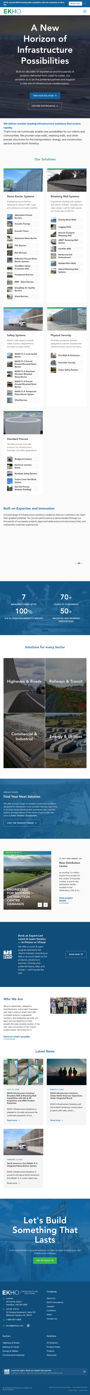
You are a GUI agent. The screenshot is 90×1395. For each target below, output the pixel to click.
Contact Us (52, 1319)
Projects (50, 1351)
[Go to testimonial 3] (81, 563)
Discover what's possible (17, 1036)
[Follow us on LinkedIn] (28, 1325)
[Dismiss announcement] (84, 3)
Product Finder (53, 1347)
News (49, 1314)
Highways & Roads (11, 1343)
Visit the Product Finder (20, 823)
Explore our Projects (43, 106)
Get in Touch (43, 1260)
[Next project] (45, 905)
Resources (51, 1355)
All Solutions (52, 1343)
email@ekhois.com (14, 1325)
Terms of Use (83, 1390)
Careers (50, 1306)
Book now (74, 954)
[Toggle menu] (84, 11)
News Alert (75, 4)
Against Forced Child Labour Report (60, 1387)
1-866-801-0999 (13, 1319)
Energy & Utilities (10, 1351)
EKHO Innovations (55, 1302)
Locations (51, 1310)
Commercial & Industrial (13, 1355)
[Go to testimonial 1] (76, 563)
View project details (66, 899)
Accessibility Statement (80, 1387)
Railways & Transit (11, 1347)
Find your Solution (43, 96)
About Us (51, 1298)
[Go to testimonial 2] (78, 563)
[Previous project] (40, 905)
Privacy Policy (72, 1390)
